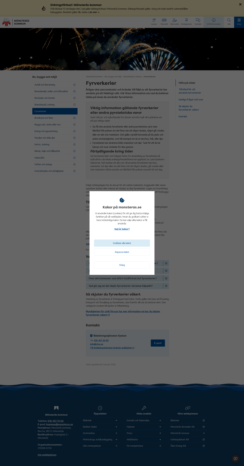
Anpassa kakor (122, 252)
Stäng (122, 265)
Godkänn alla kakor (122, 243)
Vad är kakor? (122, 229)
